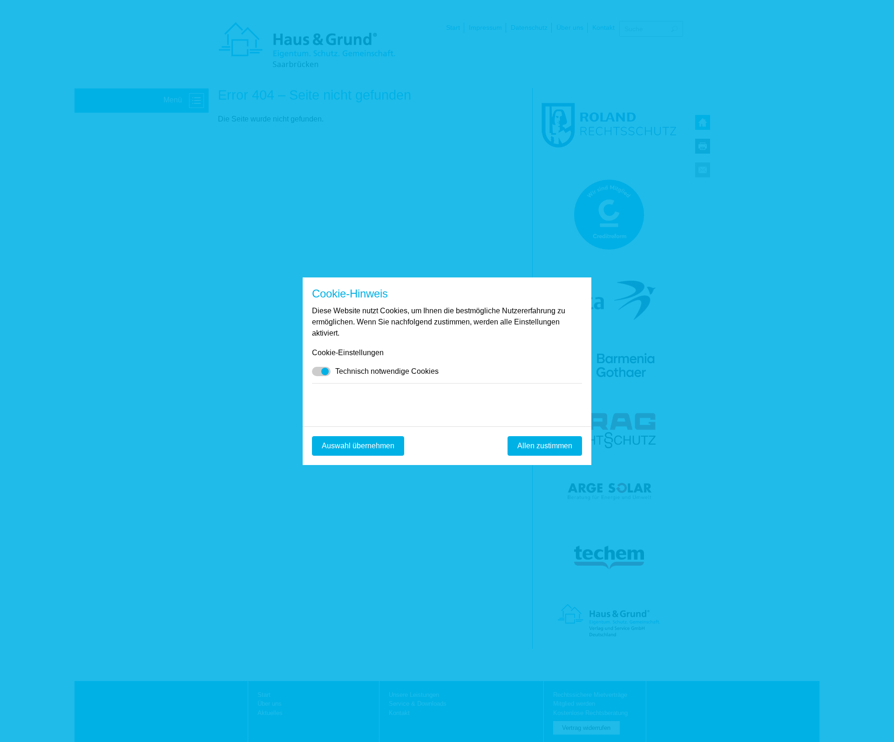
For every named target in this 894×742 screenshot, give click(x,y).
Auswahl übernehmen (358, 446)
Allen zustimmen (544, 446)
